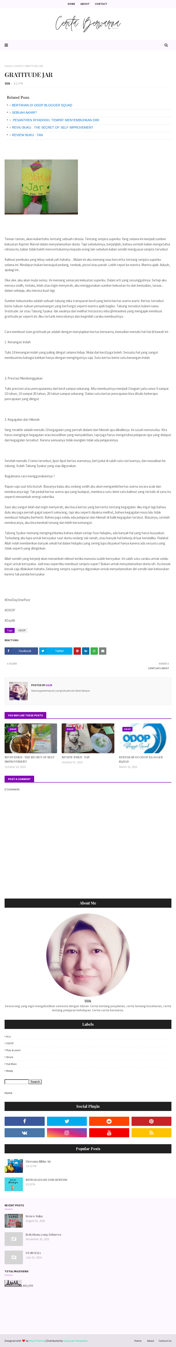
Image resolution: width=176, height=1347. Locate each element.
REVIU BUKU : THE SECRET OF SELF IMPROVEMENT (52, 127)
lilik (7, 83)
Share (9, 1057)
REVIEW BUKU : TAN (27, 135)
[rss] (152, 1132)
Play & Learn (13, 1050)
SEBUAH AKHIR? (24, 112)
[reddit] (109, 1121)
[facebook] (25, 1121)
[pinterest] (152, 1121)
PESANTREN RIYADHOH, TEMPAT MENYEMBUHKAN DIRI (55, 120)
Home (71, 3)
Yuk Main (11, 1064)
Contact (101, 3)
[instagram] (67, 1132)
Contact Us (165, 1340)
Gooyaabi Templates (75, 1340)
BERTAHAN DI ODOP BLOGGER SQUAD (42, 105)
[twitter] (67, 1121)
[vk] (25, 1132)
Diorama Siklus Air (38, 1161)
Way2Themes (37, 1340)
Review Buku (34, 1216)
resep (9, 1070)
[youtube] (109, 1132)
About (85, 3)
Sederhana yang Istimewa (43, 1234)
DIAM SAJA (33, 1253)
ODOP (18, 66)
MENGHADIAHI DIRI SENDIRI (46, 1180)
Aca (8, 1036)
